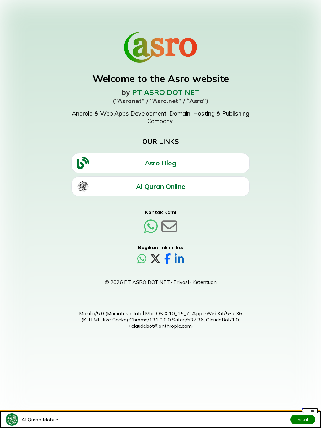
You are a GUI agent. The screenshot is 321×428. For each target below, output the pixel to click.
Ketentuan (204, 282)
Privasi (181, 282)
